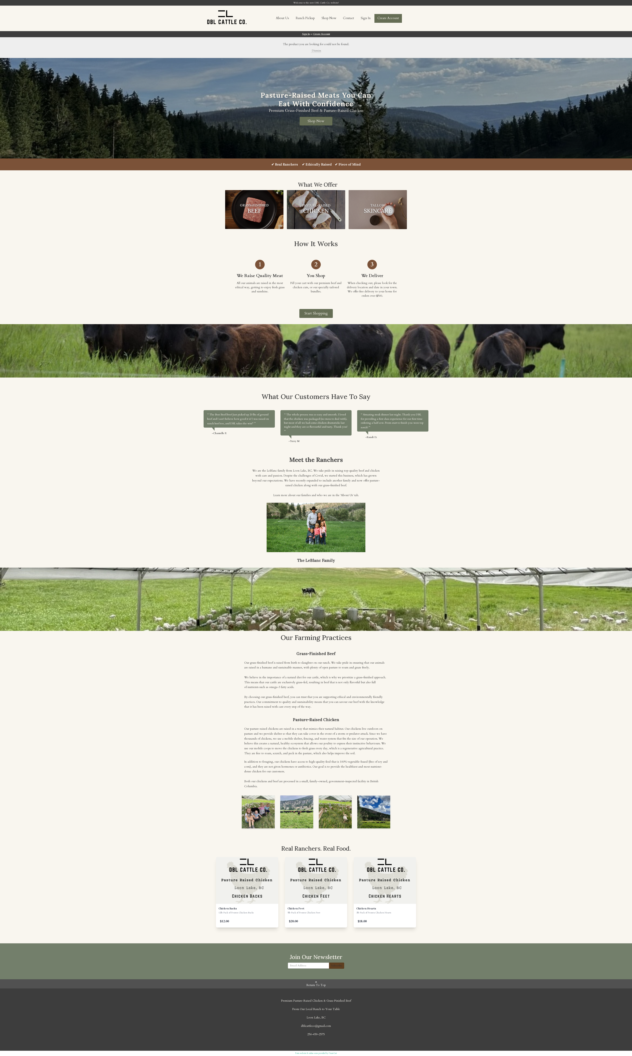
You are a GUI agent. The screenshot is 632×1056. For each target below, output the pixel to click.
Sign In (366, 18)
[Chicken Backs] (247, 880)
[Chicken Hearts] (385, 880)
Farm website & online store (306, 1053)
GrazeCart (333, 1053)
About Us (282, 18)
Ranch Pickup (305, 18)
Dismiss (316, 51)
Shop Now (329, 18)
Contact (348, 18)
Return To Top (316, 985)
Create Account (388, 18)
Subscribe (336, 965)
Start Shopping (316, 313)
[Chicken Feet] (316, 880)
